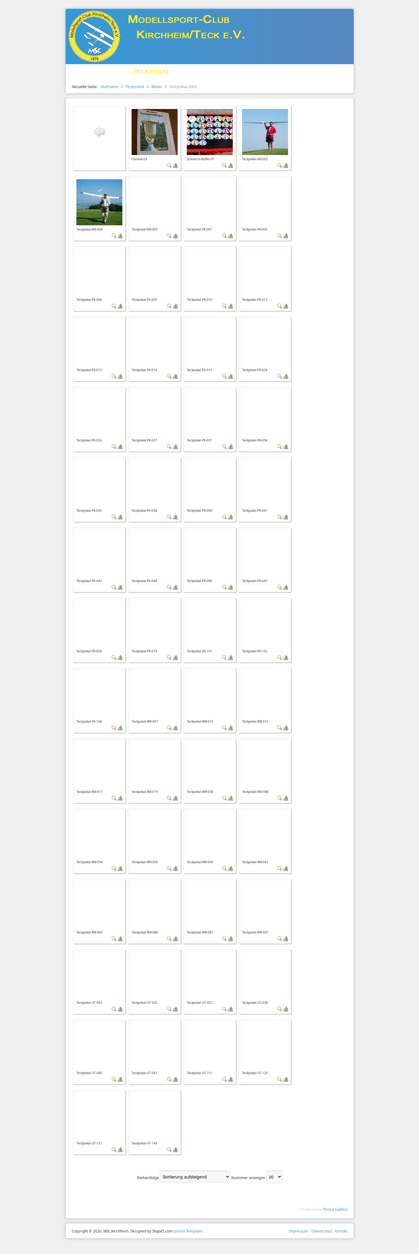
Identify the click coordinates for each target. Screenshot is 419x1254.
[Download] (175, 165)
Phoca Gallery (335, 1209)
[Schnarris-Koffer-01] (210, 131)
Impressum (298, 1231)
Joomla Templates (188, 1231)
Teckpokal (152, 71)
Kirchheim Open (222, 71)
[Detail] (169, 165)
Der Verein (89, 71)
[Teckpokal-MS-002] (265, 131)
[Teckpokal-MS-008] (99, 201)
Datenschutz (321, 1231)
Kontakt (341, 1231)
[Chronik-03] (155, 131)
